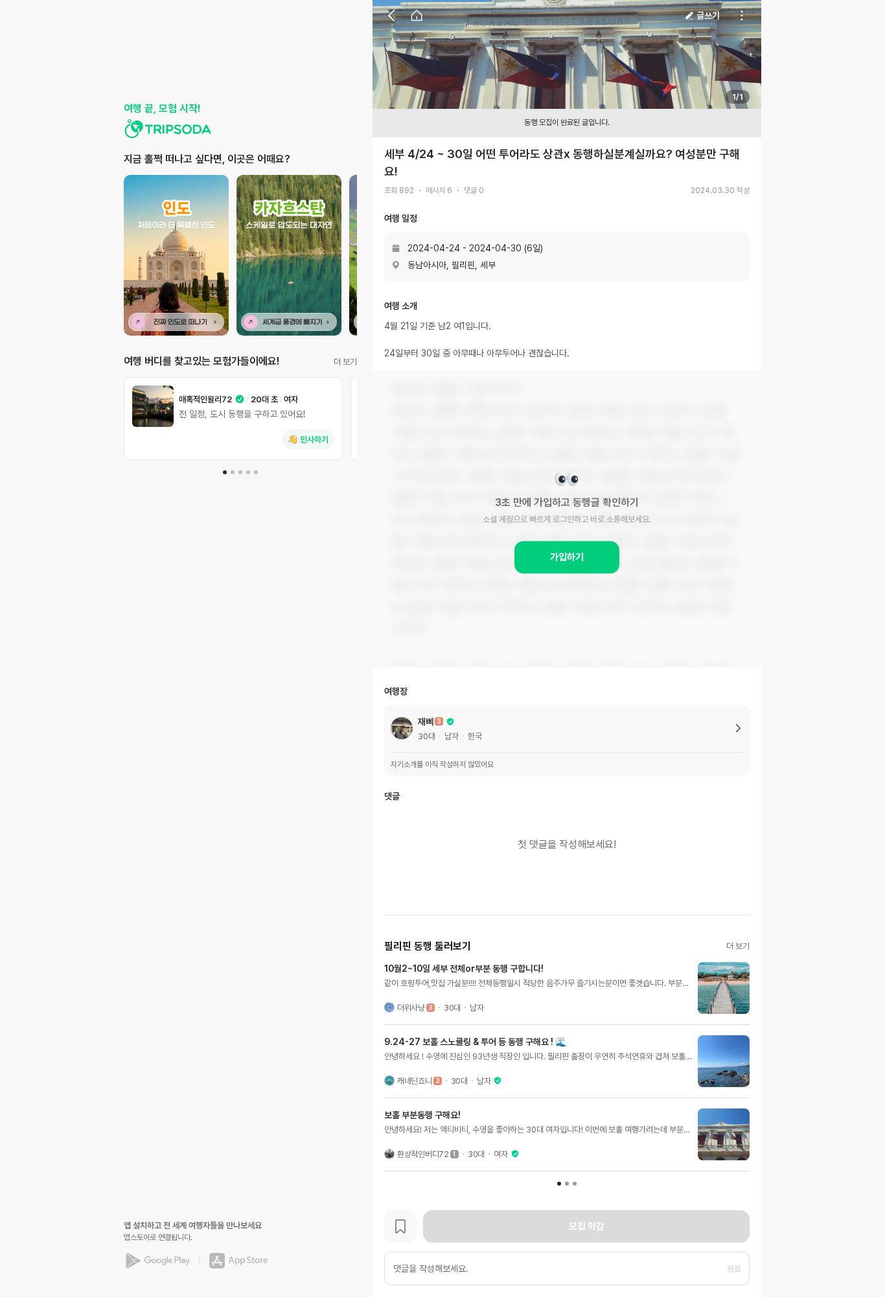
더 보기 (345, 362)
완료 (734, 1269)
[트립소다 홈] (168, 129)
